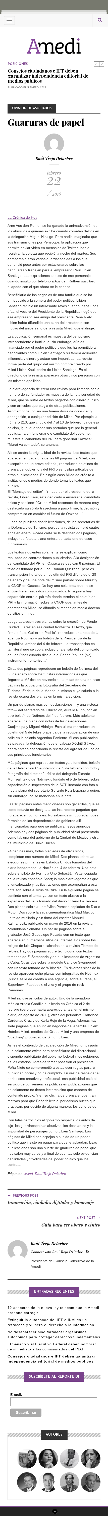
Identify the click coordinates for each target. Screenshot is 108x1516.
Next (101, 63)
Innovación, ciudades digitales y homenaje (51, 1202)
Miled (28, 1174)
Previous (96, 63)
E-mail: (16, 1395)
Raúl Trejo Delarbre (54, 158)
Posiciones (18, 64)
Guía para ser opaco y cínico (70, 1225)
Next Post (88, 1218)
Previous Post (23, 1195)
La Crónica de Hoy (22, 217)
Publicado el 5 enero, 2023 (27, 87)
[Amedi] (54, 43)
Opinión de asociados (31, 108)
